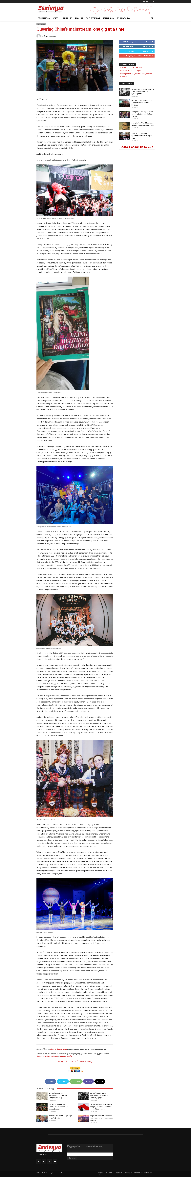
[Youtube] (153, 1)
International (41, 24)
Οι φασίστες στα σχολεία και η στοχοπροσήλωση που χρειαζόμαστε (143, 91)
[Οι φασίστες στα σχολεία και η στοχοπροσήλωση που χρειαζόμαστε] (124, 92)
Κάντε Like (149, 42)
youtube (62, 1056)
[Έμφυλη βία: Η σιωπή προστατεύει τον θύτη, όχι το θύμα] (124, 136)
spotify (69, 1056)
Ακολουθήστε (148, 46)
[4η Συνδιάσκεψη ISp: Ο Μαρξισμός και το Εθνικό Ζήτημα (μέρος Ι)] (83, 1096)
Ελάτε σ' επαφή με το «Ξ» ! (136, 147)
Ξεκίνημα (45, 36)
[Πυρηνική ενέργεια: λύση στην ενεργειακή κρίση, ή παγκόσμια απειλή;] (83, 1118)
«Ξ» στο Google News (58, 1049)
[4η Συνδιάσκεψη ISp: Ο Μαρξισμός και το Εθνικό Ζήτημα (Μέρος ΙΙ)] (42, 1096)
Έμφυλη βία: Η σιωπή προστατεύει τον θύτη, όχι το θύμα (142, 136)
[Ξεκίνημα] (39, 36)
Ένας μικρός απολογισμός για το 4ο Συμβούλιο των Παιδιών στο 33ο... (142, 114)
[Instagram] (144, 1)
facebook (40, 1056)
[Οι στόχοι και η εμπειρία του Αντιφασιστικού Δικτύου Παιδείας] (124, 103)
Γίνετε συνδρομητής (145, 56)
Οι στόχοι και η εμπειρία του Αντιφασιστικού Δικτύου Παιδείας (142, 103)
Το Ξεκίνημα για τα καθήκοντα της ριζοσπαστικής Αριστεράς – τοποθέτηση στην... (101, 1107)
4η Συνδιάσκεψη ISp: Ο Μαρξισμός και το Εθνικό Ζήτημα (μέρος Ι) (99, 1095)
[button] (152, 18)
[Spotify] (147, 1)
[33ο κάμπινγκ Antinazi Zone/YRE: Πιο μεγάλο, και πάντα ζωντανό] (42, 1107)
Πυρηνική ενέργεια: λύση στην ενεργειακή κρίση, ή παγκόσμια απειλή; (101, 1118)
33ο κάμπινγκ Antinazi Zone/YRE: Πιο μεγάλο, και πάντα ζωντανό (58, 1107)
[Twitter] (150, 1)
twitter (47, 1056)
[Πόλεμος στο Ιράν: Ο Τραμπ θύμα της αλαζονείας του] (42, 1118)
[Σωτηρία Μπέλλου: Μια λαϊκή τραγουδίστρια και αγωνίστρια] (124, 126)
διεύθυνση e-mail (73, 1152)
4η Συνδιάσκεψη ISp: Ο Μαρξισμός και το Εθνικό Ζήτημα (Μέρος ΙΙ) (58, 1095)
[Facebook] (141, 1)
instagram (54, 1056)
